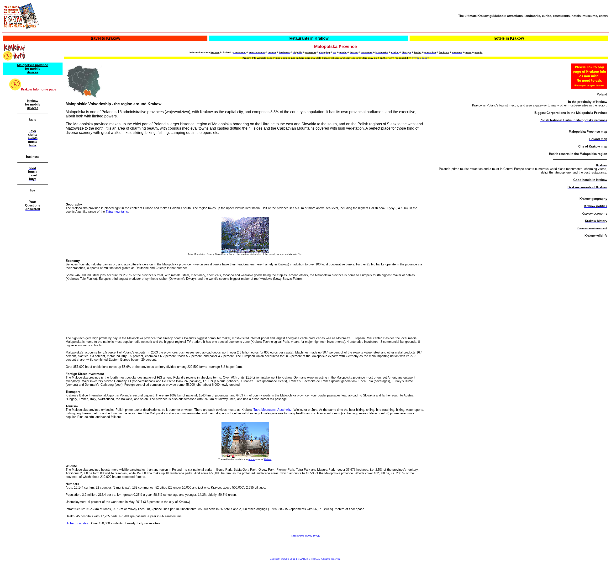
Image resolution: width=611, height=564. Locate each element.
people (478, 52)
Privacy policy (420, 58)
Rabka (267, 459)
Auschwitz (284, 409)
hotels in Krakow (509, 38)
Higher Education (77, 523)
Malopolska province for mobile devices (32, 68)
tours (468, 52)
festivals (444, 52)
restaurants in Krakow (308, 38)
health (417, 52)
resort (251, 459)
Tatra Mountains (264, 409)
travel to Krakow (105, 38)
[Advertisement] (244, 168)
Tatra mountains (117, 211)
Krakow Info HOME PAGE (305, 535)
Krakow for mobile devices (32, 104)
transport (310, 52)
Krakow (215, 52)
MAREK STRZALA (310, 559)
